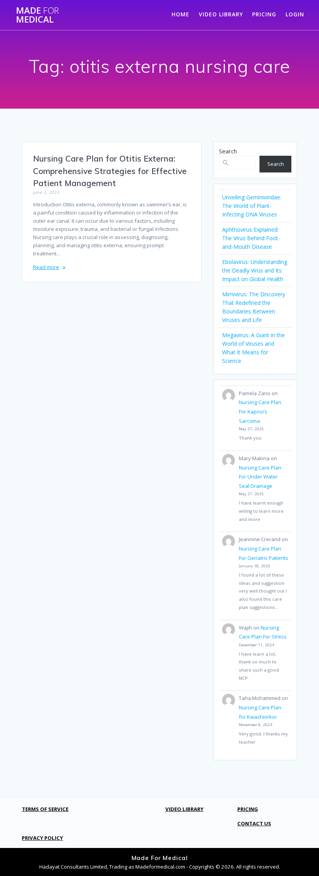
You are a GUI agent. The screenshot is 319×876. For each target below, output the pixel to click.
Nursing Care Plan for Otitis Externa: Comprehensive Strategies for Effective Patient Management (110, 170)
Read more (46, 267)
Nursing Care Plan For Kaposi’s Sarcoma (260, 411)
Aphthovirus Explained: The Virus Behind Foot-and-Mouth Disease (251, 238)
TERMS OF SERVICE (45, 809)
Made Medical (37, 15)
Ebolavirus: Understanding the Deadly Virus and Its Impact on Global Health (254, 270)
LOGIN (295, 14)
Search (228, 151)
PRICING (264, 14)
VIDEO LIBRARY (221, 14)
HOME (180, 14)
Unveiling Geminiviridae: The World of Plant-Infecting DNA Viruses (251, 205)
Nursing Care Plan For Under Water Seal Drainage (260, 476)
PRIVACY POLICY (42, 837)
